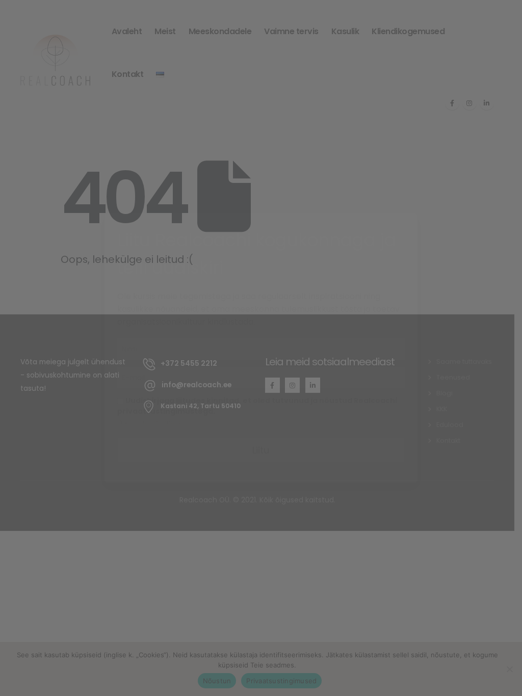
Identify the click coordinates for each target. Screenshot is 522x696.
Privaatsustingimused (152, 422)
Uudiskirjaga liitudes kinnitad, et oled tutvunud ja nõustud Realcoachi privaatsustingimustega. (257, 405)
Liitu (260, 450)
